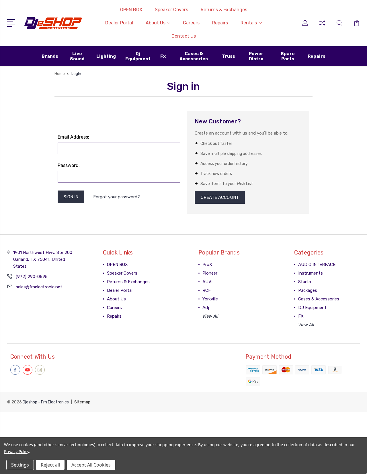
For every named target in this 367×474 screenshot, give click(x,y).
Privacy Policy (16, 451)
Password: (69, 165)
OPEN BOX (131, 9)
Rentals (249, 23)
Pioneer (209, 273)
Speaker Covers (171, 9)
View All (210, 316)
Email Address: (73, 137)
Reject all (50, 465)
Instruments (310, 273)
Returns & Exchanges (224, 9)
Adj (205, 307)
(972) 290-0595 (32, 276)
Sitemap (82, 402)
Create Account (220, 197)
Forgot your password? (116, 196)
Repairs (220, 23)
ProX (207, 264)
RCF (206, 290)
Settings (20, 465)
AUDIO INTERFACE (316, 264)
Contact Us (183, 36)
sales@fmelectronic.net (39, 287)
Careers (191, 23)
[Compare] (322, 26)
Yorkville (210, 299)
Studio (304, 281)
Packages (307, 290)
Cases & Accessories (318, 299)
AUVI (207, 281)
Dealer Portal (119, 23)
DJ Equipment (312, 307)
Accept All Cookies (91, 465)
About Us (155, 23)
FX (301, 316)
